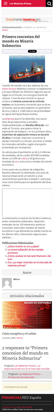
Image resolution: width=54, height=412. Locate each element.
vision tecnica (9, 88)
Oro (19, 27)
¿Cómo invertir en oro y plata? (23, 246)
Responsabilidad (25, 407)
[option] (27, 321)
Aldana (5, 30)
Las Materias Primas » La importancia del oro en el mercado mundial (27, 367)
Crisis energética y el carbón (19, 333)
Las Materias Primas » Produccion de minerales (25, 376)
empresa (9, 118)
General (6, 27)
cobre (24, 158)
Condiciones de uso (9, 407)
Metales (14, 27)
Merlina (19, 338)
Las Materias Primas (20, 3)
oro (17, 161)
